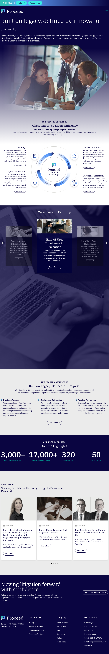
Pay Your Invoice (90, 626)
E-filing (31, 623)
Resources (61, 634)
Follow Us (88, 646)
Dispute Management (37, 630)
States (59, 638)
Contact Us (88, 630)
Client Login (88, 623)
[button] (2, 243)
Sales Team (61, 642)
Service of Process (36, 626)
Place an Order (90, 634)
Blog (58, 630)
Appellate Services (36, 634)
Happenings (61, 626)
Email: (95, 642)
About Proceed (62, 623)
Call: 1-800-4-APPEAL (93, 638)
